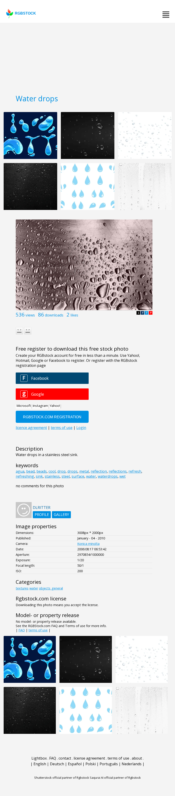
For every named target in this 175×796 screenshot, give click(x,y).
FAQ (21, 630)
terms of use (38, 630)
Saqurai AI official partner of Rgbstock (115, 778)
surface (78, 476)
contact (65, 758)
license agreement (89, 758)
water (91, 476)
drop (61, 471)
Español (75, 763)
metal (84, 471)
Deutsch (57, 763)
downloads (54, 315)
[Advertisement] (87, 57)
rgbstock (25, 13)
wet (122, 476)
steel (66, 476)
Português (109, 763)
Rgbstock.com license (41, 598)
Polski (90, 763)
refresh (135, 471)
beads (41, 471)
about (137, 758)
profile (42, 514)
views (30, 315)
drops (72, 471)
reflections (118, 471)
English (39, 763)
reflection (99, 471)
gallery (61, 514)
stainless (52, 476)
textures (22, 588)
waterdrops (108, 476)
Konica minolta (88, 543)
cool (52, 471)
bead (30, 471)
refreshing (25, 476)
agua (20, 471)
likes (74, 315)
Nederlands (132, 763)
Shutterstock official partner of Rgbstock (61, 778)
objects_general (51, 588)
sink (39, 476)
